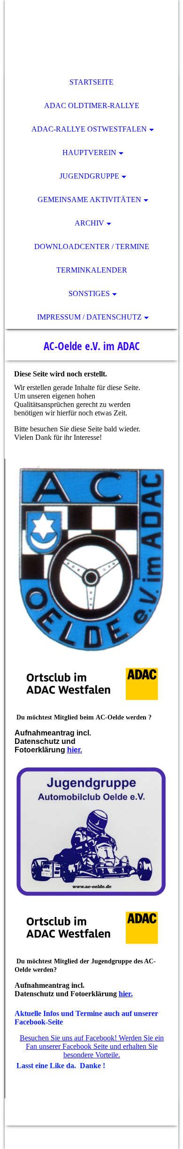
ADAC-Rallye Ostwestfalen (89, 129)
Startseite (91, 82)
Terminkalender (91, 270)
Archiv (89, 223)
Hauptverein (89, 152)
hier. (74, 750)
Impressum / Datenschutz (89, 317)
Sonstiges (89, 293)
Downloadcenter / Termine (91, 246)
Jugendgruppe (89, 176)
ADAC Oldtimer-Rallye (91, 105)
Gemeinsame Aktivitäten (89, 199)
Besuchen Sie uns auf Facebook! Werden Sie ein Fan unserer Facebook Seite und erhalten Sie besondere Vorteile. (92, 1046)
